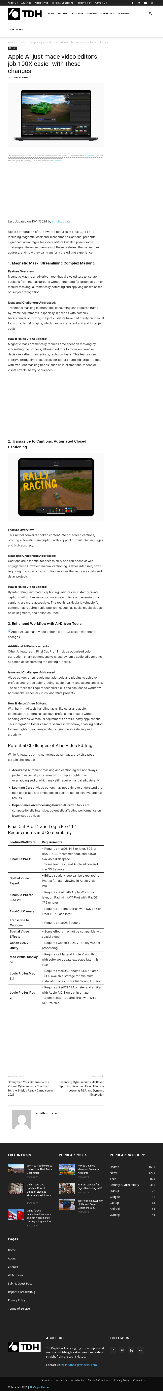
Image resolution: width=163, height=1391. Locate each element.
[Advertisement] (56, 191)
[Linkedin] (145, 3)
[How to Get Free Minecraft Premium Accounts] (67, 1169)
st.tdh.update (20, 77)
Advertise (26, 2)
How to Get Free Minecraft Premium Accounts (88, 1169)
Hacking (63, 13)
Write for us (15, 1275)
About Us (12, 2)
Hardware (16, 29)
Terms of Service (19, 1308)
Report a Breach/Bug (21, 1292)
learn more (58, 161)
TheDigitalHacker (39, 1387)
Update (23, 42)
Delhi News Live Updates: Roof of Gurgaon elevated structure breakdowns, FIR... (39, 1191)
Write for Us (41, 2)
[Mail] (152, 3)
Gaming (92, 13)
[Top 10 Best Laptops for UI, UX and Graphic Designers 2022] (67, 1204)
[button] (150, 14)
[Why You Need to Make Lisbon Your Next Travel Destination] (16, 1168)
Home (51, 13)
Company (123, 13)
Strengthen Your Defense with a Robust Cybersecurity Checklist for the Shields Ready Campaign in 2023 (30, 1088)
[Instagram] (139, 3)
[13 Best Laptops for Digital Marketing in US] (67, 1188)
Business (77, 13)
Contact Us (101, 2)
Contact (13, 1267)
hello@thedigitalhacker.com (79, 1365)
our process (89, 155)
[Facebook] (132, 3)
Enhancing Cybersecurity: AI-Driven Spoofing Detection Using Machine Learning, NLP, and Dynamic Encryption (81, 1088)
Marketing (107, 13)
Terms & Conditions (62, 2)
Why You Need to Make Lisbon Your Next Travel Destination (39, 1169)
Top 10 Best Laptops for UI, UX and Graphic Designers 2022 (90, 1204)
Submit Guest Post (20, 1283)
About (12, 1258)
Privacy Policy (84, 2)
